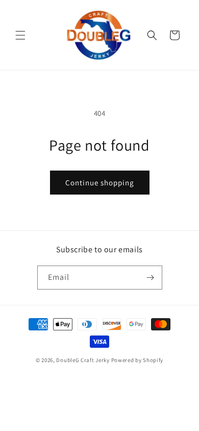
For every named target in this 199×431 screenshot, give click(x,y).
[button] (20, 35)
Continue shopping (99, 182)
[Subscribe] (150, 278)
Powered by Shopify (137, 360)
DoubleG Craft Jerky (82, 360)
